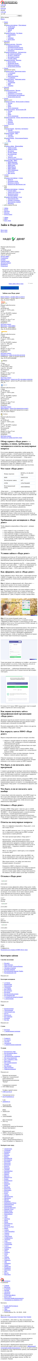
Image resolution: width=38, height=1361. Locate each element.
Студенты (7, 982)
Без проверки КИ (9, 995)
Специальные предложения (16, 95)
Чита (5, 1271)
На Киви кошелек (9, 969)
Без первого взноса (13, 57)
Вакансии (7, 1293)
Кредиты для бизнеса (21, 128)
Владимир (7, 1161)
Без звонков (7, 1066)
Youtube (29, 1317)
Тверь (6, 1250)
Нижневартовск (9, 1204)
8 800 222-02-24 (7, 1091)
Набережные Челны (10, 1203)
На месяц (7, 1018)
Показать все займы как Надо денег (11, 437)
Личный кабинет (13, 195)
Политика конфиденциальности (14, 1298)
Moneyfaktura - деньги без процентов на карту (14, 408)
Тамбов (6, 1249)
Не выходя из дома (10, 1051)
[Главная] (9, 3)
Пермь (6, 1222)
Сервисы (21, 189)
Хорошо (10, 1358)
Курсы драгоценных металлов (25, 117)
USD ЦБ (3, 5)
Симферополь (8, 1238)
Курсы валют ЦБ (21, 109)
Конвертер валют (13, 194)
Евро (9, 105)
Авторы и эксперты (14, 200)
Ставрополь (7, 1242)
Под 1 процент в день (10, 1059)
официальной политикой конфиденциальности (18, 1347)
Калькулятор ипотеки (14, 66)
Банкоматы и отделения (15, 93)
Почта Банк (11, 39)
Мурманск (7, 1201)
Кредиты (7, 41)
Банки (6, 22)
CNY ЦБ (3, 12)
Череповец (7, 1269)
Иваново (7, 1172)
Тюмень (6, 1257)
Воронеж (7, 1168)
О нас (20, 197)
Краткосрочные (9, 1008)
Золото (10, 119)
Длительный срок (9, 1012)
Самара (6, 1230)
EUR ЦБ (3, 8)
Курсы (6, 98)
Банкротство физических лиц (17, 184)
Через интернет (9, 1067)
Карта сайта (7, 1296)
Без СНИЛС (8, 989)
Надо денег (4, 230)
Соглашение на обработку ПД (13, 1300)
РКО (16, 133)
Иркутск (6, 1176)
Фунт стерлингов (13, 108)
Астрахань (7, 1150)
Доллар (10, 103)
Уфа (5, 1261)
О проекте (7, 1288)
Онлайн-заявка (12, 58)
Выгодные (7, 1061)
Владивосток (8, 1158)
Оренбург (7, 1219)
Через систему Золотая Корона (13, 966)
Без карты (7, 992)
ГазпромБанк (12, 34)
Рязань (6, 1228)
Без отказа (11, 151)
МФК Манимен (12, 162)
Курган (6, 1191)
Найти (19, 15)
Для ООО (11, 136)
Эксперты (7, 1292)
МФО (15, 160)
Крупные (7, 1029)
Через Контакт (8, 965)
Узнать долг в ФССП (14, 192)
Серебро (10, 120)
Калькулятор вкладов (14, 97)
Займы (6, 143)
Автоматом (7, 1043)
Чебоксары (7, 1266)
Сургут (6, 1246)
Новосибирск (8, 1214)
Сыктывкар (7, 1247)
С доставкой (11, 73)
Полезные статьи (13, 181)
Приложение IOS (13, 198)
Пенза (6, 1220)
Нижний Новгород (10, 1207)
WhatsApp (7, 1310)
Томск (6, 1254)
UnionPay (10, 85)
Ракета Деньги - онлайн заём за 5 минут (13, 296)
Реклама (6, 1290)
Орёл (5, 1217)
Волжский (7, 1164)
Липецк (6, 1195)
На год (6, 1013)
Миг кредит (11, 173)
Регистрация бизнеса (21, 138)
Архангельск (8, 1148)
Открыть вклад (12, 92)
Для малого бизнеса (14, 132)
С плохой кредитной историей (13, 997)
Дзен (24, 1317)
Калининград (8, 1180)
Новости (10, 179)
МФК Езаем (11, 165)
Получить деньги (6, 324)
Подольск (7, 1225)
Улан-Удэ (7, 1258)
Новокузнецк (8, 1211)
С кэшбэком (11, 77)
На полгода (7, 1015)
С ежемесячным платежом (12, 1031)
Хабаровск (7, 1263)
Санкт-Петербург (9, 1231)
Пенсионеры (8, 986)
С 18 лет (10, 155)
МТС (9, 31)
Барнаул (6, 1153)
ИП (9, 140)
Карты (6, 68)
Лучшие (6, 1064)
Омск (6, 1215)
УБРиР (10, 30)
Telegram (6, 1307)
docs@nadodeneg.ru (8, 1096)
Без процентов (12, 154)
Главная (6, 1285)
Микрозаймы (19, 146)
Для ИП (10, 130)
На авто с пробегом (14, 55)
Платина (10, 122)
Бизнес (6, 125)
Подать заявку (5, 256)
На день (6, 1020)
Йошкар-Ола (8, 1177)
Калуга (6, 1182)
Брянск (6, 1156)
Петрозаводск (8, 1223)
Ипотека (18, 60)
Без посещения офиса (10, 1053)
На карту (7, 963)
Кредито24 (11, 171)
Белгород (7, 1155)
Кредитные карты (20, 71)
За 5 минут (7, 1040)
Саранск (6, 1233)
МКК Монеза (12, 167)
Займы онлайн (12, 147)
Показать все (4, 975)
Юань (9, 106)
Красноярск (7, 1190)
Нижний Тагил (8, 1209)
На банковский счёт (10, 972)
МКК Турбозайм (13, 163)
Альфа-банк (11, 27)
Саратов (6, 1234)
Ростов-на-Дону (9, 1226)
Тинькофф (11, 28)
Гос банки (19, 33)
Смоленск (7, 1239)
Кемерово (7, 1183)
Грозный (6, 1169)
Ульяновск (7, 1260)
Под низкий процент (10, 1062)
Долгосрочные (8, 1010)
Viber (5, 1309)
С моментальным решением (12, 1044)
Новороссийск (8, 1212)
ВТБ (9, 36)
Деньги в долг (12, 157)
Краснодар (7, 1188)
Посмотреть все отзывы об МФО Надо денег (14, 949)
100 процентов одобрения (12, 1056)
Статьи (6, 175)
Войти (3, 19)
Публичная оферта (9, 1295)
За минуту (7, 1038)
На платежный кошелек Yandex (13, 971)
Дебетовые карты (19, 79)
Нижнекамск (8, 1206)
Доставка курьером (10, 968)
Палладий (11, 124)
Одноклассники (12, 1317)
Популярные (22, 25)
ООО (9, 141)
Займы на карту (12, 149)
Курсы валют (8, 214)
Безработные (8, 984)
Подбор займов (12, 152)
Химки (6, 1265)
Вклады (6, 87)
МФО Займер (12, 168)
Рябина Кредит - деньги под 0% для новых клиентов (16, 379)
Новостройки (12, 62)
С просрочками (9, 998)
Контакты (11, 203)
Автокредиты (22, 52)
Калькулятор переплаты (15, 159)
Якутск (6, 1273)
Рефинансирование (13, 46)
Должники (7, 987)
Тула (5, 1255)
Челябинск (7, 1268)
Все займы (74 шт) (9, 288)
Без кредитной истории (11, 994)
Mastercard (11, 81)
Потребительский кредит (15, 47)
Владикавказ (8, 1160)
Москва (6, 1199)
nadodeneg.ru (6, 1101)
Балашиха (7, 1152)
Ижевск (6, 1174)
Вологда (6, 1166)
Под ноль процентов (10, 1058)
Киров (6, 1185)
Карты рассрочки (13, 76)
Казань (6, 1179)
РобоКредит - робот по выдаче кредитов (13, 355)
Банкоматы (11, 50)
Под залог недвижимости (15, 49)
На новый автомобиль (14, 54)
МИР (9, 84)
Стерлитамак (8, 1244)
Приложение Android (14, 202)
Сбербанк (11, 38)
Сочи (5, 1241)
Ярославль (7, 1274)
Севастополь (8, 1236)
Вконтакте (4, 1317)
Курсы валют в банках (22, 101)
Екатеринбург (8, 1171)
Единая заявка (12, 190)
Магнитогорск (8, 1196)
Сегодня (6, 1041)
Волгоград (7, 1163)
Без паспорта (8, 990)
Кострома (7, 1187)
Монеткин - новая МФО (8, 326)
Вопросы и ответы (13, 183)
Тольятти (7, 1252)
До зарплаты (8, 1054)
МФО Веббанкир (13, 170)
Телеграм (20, 1317)
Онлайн (10, 74)
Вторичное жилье (13, 63)
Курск (6, 1193)
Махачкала (7, 1198)
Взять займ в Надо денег (16, 283)
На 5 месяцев (8, 1016)
